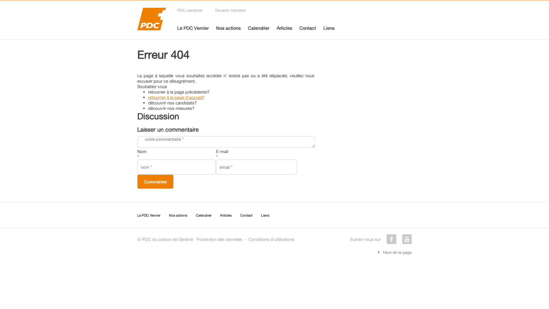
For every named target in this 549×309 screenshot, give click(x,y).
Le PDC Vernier (193, 28)
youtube (407, 239)
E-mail (222, 154)
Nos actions (228, 28)
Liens (329, 28)
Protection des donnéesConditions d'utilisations (245, 239)
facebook (391, 239)
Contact (307, 28)
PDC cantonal (189, 10)
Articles (284, 28)
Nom (142, 154)
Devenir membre (230, 10)
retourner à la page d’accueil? (176, 97)
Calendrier (258, 28)
